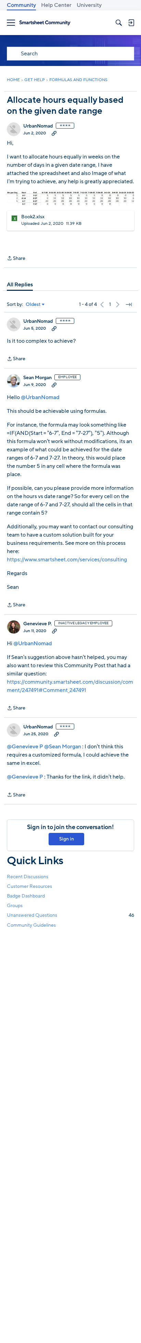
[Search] (119, 22)
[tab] (20, 284)
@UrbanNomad (40, 397)
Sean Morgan (37, 378)
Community (21, 5)
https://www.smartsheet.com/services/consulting (67, 559)
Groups (15, 905)
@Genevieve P (25, 746)
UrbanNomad (38, 126)
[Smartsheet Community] (44, 23)
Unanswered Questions (70, 915)
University (89, 5)
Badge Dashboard (26, 896)
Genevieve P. (37, 624)
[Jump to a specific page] (128, 304)
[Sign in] (131, 22)
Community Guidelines (31, 925)
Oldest (33, 304)
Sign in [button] (66, 839)
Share (16, 258)
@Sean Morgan (62, 746)
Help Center (56, 5)
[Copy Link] (54, 133)
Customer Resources (29, 886)
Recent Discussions (27, 876)
